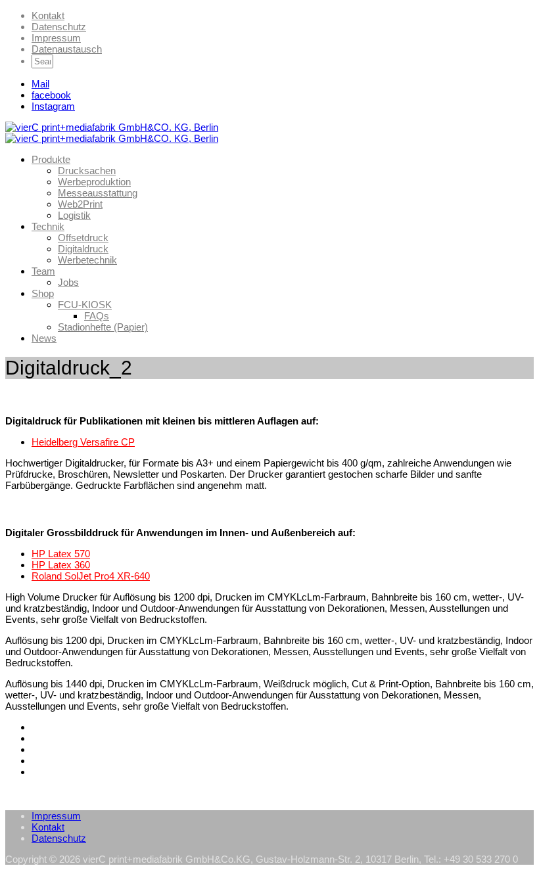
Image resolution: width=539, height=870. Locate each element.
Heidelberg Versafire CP (83, 441)
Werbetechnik (87, 259)
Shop (43, 293)
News (44, 338)
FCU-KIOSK (85, 304)
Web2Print (80, 204)
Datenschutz (59, 26)
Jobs (68, 282)
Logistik (74, 215)
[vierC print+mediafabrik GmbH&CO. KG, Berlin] (111, 127)
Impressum (56, 37)
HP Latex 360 (61, 564)
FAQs (96, 315)
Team (43, 271)
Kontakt (48, 15)
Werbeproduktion (94, 181)
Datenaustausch (67, 49)
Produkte (51, 159)
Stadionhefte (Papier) (103, 326)
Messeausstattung (97, 192)
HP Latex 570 (61, 553)
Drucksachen (87, 170)
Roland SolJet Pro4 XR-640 (91, 576)
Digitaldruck (83, 248)
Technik (48, 226)
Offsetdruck (83, 237)
